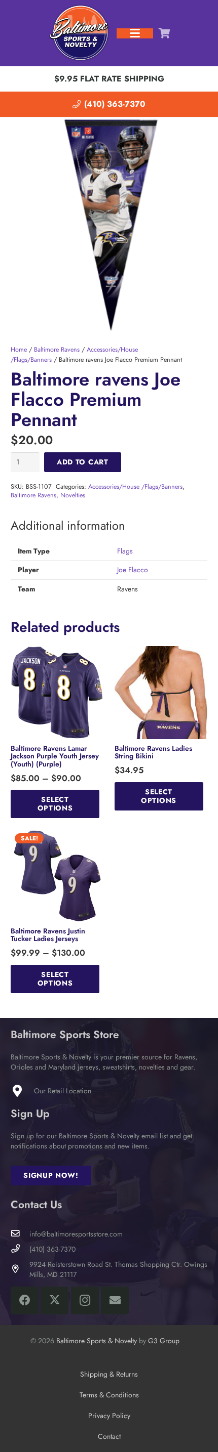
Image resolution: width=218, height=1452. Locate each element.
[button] (135, 33)
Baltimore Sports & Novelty (96, 1341)
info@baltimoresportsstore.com (76, 1234)
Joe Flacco (132, 570)
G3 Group (163, 1341)
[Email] (115, 1300)
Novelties (72, 495)
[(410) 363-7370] (20, 1249)
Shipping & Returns (109, 1374)
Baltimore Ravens (57, 349)
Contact (109, 1436)
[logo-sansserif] (79, 33)
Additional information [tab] (68, 525)
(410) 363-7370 (52, 1249)
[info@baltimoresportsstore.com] (20, 1233)
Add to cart (82, 462)
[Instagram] (85, 1300)
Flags (125, 551)
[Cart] (164, 33)
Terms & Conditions (109, 1395)
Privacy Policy (109, 1416)
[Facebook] (25, 1300)
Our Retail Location (62, 1091)
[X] (54, 1300)
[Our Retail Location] (22, 1091)
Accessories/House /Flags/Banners (135, 486)
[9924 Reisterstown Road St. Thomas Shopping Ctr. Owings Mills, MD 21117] (20, 1269)
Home (19, 349)
